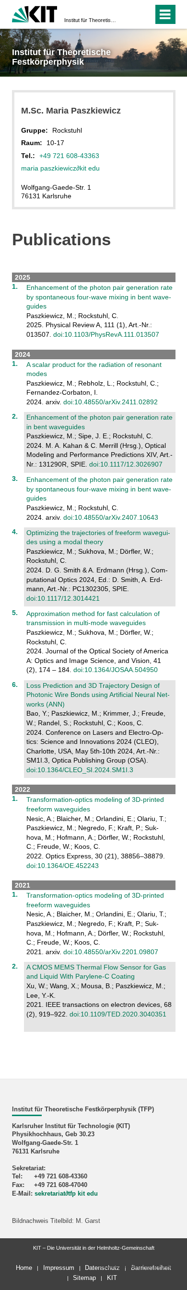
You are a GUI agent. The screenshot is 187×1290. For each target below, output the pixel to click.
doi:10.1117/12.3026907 (126, 464)
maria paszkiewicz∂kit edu (60, 168)
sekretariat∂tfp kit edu (66, 1193)
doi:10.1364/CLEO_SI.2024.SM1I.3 (79, 770)
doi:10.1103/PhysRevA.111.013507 (106, 334)
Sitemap (84, 1277)
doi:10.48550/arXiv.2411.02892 (110, 402)
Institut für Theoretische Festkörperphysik (90, 20)
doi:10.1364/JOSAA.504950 (115, 670)
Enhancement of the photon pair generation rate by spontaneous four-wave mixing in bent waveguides (99, 297)
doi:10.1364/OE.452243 (62, 865)
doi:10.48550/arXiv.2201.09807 (110, 952)
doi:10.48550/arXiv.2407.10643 (110, 517)
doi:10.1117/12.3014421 (63, 598)
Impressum (58, 1267)
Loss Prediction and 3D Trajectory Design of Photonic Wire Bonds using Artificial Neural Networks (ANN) (98, 695)
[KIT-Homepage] (35, 13)
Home (24, 1267)
